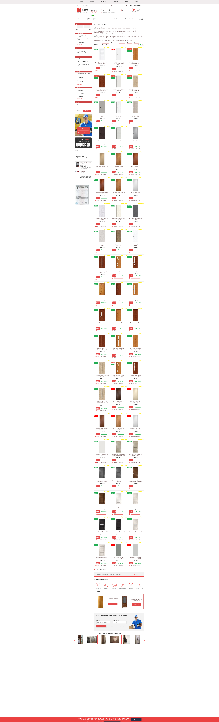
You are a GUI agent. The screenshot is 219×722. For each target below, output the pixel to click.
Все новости (77, 183)
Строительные (98, 18)
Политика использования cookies (112, 721)
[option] (83, 125)
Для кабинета (113, 37)
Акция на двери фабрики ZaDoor (85, 162)
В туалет (136, 36)
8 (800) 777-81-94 (94, 10)
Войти (131, 5)
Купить (97, 67)
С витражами (108, 33)
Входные (91, 18)
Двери (77, 18)
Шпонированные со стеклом (99, 35)
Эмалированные (101, 31)
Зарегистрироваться (138, 5)
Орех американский (116, 28)
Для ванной (126, 36)
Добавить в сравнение (101, 70)
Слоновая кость (97, 30)
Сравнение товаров (135, 11)
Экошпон (95, 31)
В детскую (96, 37)
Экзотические (120, 31)
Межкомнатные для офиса (108, 18)
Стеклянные (129, 40)
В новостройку (102, 36)
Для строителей (104, 1)
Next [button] (144, 640)
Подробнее (135, 574)
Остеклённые (134, 33)
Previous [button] (74, 640)
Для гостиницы (113, 36)
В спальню (131, 36)
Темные (132, 31)
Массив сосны (125, 39)
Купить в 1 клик (104, 67)
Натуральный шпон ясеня (121, 40)
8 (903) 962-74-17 (94, 11)
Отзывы (126, 1)
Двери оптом (116, 1)
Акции (81, 1)
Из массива (103, 30)
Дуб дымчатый (102, 28)
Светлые (128, 31)
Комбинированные (112, 31)
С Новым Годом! (82, 171)
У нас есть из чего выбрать (82, 5)
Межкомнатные (84, 18)
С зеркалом (114, 33)
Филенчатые (140, 33)
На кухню (140, 36)
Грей (97, 28)
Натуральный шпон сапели (109, 40)
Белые (124, 31)
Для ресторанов (120, 36)
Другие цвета (102, 54)
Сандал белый (128, 28)
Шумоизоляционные (126, 33)
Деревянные (106, 39)
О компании (91, 1)
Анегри (136, 31)
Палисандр (122, 28)
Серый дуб (134, 28)
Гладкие (103, 33)
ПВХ (123, 30)
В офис (107, 36)
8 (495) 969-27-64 (94, 9)
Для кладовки (120, 37)
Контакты (137, 1)
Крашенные (108, 30)
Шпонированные (136, 30)
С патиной (119, 33)
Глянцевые (101, 39)
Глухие (107, 35)
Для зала (108, 37)
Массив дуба (112, 39)
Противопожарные (120, 18)
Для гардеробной (102, 37)
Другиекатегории (141, 19)
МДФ (120, 30)
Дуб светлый (108, 28)
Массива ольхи (118, 39)
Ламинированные (115, 30)
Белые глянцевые (97, 32)
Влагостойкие (128, 18)
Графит (102, 32)
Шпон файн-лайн (128, 30)
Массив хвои (131, 39)
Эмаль (106, 31)
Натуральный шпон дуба (98, 40)
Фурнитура (136, 18)
